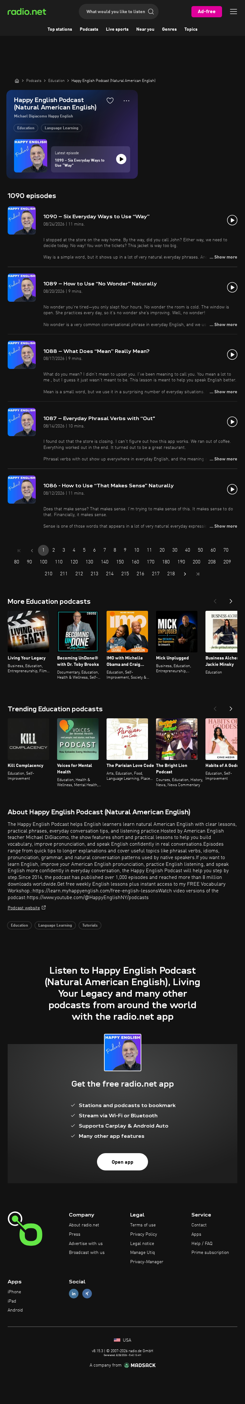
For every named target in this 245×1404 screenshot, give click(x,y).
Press (74, 1234)
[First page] (19, 551)
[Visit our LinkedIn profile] (73, 1293)
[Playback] (121, 159)
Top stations (60, 29)
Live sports (117, 29)
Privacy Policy (143, 1234)
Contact (199, 1225)
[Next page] (185, 574)
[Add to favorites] (110, 100)
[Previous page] (32, 551)
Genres (169, 29)
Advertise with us (86, 1243)
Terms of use (143, 1225)
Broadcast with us (87, 1252)
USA (126, 1340)
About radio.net (84, 1225)
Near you (145, 29)
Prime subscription (210, 1252)
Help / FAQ (201, 1243)
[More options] (126, 101)
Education (25, 128)
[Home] (16, 80)
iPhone (14, 1292)
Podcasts (89, 29)
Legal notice (142, 1243)
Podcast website (24, 908)
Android (15, 1310)
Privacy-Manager (146, 1262)
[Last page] (198, 574)
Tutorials (90, 926)
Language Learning (61, 128)
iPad (12, 1301)
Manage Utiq (142, 1252)
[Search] (151, 11)
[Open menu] (233, 11)
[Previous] (215, 599)
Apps (196, 1234)
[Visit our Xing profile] (87, 1293)
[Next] (231, 599)
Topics (190, 29)
